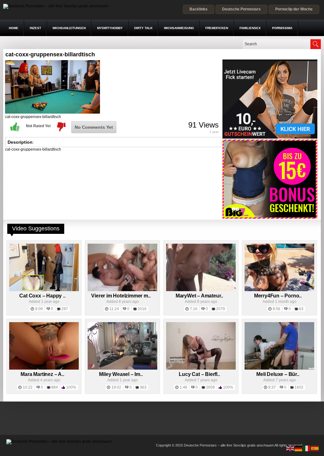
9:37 (272, 387)
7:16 (193, 309)
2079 (220, 309)
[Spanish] (315, 448)
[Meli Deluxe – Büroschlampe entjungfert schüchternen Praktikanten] (279, 368)
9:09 (39, 309)
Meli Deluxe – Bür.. (277, 374)
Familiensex (250, 28)
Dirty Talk (143, 28)
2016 (142, 309)
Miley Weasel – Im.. (120, 374)
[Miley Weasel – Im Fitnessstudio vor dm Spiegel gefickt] (122, 368)
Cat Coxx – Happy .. (42, 295)
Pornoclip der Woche (294, 9)
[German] (299, 448)
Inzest (35, 28)
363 (143, 387)
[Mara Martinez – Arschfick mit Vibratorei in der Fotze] (44, 368)
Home (13, 28)
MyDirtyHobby (110, 28)
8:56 (276, 309)
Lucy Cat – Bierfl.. (199, 374)
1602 (299, 387)
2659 (210, 387)
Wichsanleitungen (69, 28)
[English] (290, 448)
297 (64, 309)
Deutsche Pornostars (241, 9)
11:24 (114, 309)
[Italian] (307, 448)
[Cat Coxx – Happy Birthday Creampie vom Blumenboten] (44, 290)
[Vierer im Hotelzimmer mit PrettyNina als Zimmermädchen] (122, 290)
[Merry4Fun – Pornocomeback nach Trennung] (279, 290)
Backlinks (199, 9)
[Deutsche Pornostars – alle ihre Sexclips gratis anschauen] (56, 6)
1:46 (183, 387)
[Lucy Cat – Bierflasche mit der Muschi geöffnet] (201, 368)
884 (54, 387)
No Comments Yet (94, 127)
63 (301, 309)
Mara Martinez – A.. (42, 374)
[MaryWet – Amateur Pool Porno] (201, 290)
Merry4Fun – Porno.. (278, 295)
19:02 (116, 387)
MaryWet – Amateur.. (199, 295)
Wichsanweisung (179, 28)
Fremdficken (216, 28)
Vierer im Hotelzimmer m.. (120, 295)
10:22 (28, 387)
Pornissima (282, 28)
